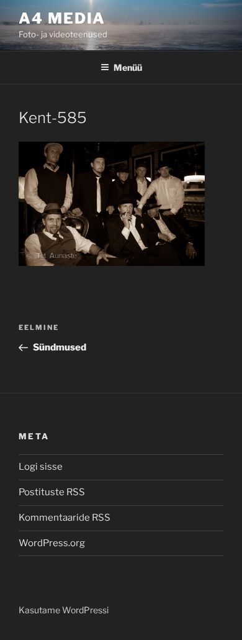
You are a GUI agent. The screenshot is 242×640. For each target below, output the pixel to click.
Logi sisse (41, 466)
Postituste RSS (52, 492)
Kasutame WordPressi (64, 610)
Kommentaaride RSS (64, 517)
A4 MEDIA (62, 18)
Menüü (128, 67)
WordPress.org (52, 543)
